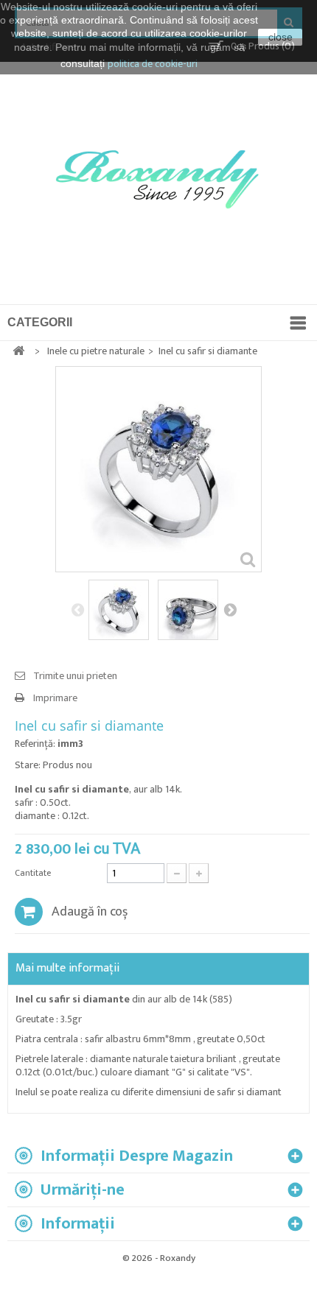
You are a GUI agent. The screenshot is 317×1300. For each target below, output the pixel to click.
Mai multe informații (67, 968)
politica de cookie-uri (153, 63)
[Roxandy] (160, 183)
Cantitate (33, 872)
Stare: (28, 765)
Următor (230, 609)
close (280, 37)
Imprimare (55, 698)
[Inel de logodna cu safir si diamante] (118, 610)
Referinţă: (35, 744)
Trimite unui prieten (75, 676)
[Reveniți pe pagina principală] (18, 351)
